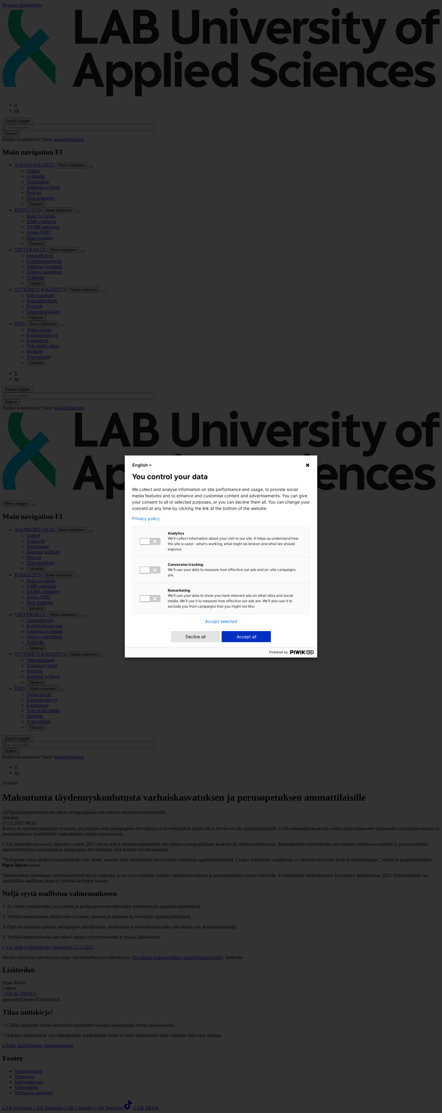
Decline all (195, 636)
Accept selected (221, 621)
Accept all (246, 636)
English (140, 465)
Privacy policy (146, 518)
